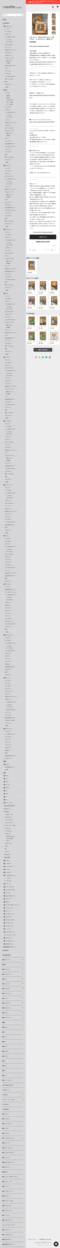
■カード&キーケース (9, 914)
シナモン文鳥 (9, 100)
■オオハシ (6, 764)
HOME (4, 19)
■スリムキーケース (8, 908)
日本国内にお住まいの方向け (43, 241)
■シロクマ (6, 787)
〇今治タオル (7, 854)
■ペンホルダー (8, 872)
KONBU (8, 63)
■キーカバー (7, 860)
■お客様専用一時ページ (10, 947)
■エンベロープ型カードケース (11, 905)
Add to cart (42, 237)
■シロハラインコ (8, 485)
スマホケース (8, 84)
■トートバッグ (7, 929)
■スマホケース (7, 938)
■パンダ (6, 775)
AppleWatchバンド (10, 143)
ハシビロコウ (8, 831)
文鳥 (6, 846)
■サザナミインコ (8, 728)
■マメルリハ (7, 678)
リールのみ (9, 39)
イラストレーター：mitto (9, 825)
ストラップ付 (9, 42)
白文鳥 (8, 95)
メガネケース (8, 55)
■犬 (5, 772)
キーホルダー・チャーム (10, 592)
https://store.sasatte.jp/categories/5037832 (42, 121)
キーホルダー (8, 31)
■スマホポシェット (8, 923)
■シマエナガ (7, 357)
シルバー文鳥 (9, 102)
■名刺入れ (7, 902)
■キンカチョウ (7, 584)
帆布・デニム (9, 60)
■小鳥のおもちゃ (8, 944)
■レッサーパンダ (8, 802)
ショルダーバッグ (9, 814)
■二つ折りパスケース (9, 932)
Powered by (41, 1245)
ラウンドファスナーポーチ (10, 935)
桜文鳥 (8, 97)
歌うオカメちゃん (10, 836)
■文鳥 (5, 90)
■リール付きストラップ (9, 875)
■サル (5, 790)
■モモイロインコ (8, 635)
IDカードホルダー (9, 44)
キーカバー (8, 29)
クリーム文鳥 (9, 104)
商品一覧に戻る (42, 350)
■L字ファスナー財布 (9, 920)
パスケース (7, 34)
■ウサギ (6, 793)
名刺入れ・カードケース (11, 50)
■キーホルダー (8, 863)
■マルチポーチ (7, 917)
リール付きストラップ (10, 37)
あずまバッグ (8, 817)
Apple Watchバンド (10, 65)
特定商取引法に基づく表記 (45, 1239)
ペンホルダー (8, 73)
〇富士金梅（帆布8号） (9, 805)
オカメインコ (8, 833)
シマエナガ (7, 828)
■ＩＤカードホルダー (9, 887)
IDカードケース (8, 621)
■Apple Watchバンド (9, 896)
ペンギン (7, 851)
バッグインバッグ (9, 822)
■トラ (5, 796)
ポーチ (6, 68)
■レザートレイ (7, 893)
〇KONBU (6, 811)
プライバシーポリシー (32, 1239)
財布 (6, 81)
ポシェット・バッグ (9, 58)
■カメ (5, 778)
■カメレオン (7, 784)
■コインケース (7, 911)
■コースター (7, 869)
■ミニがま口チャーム (9, 941)
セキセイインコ (8, 843)
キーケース (7, 47)
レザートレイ (8, 71)
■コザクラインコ (8, 229)
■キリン (6, 799)
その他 (6, 87)
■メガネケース (7, 899)
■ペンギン (6, 536)
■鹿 (5, 761)
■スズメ (6, 293)
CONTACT (5, 950)
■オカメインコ (7, 165)
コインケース (8, 52)
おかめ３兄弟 (9, 838)
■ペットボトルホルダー (10, 890)
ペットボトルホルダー (10, 76)
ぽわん (8, 840)
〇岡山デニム (7, 808)
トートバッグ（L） (9, 820)
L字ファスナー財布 (9, 720)
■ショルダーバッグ (8, 926)
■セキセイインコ (8, 26)
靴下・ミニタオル (9, 79)
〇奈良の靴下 (7, 857)
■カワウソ (6, 781)
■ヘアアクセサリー (8, 866)
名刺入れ (7, 605)
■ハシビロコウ (7, 421)
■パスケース (7, 884)
